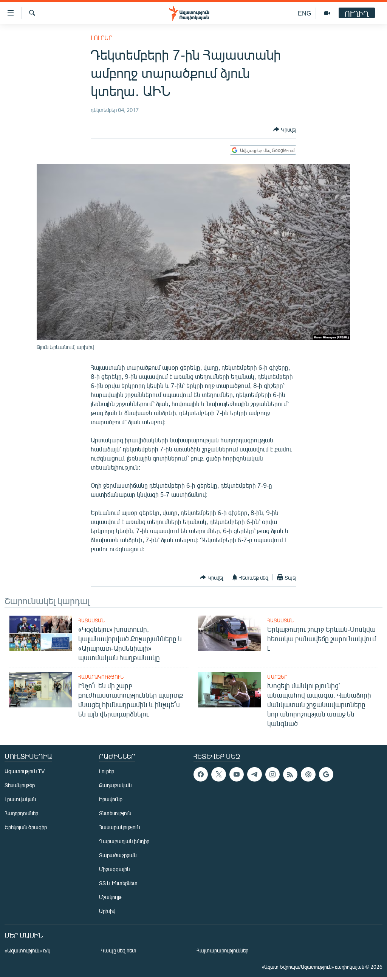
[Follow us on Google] (326, 774)
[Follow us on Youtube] (236, 774)
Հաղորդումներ (21, 813)
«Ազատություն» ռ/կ (27, 950)
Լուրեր (101, 37)
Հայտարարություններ (222, 950)
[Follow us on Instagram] (272, 774)
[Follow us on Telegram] (254, 774)
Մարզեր (277, 677)
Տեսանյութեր (20, 785)
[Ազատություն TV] (327, 13)
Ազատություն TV (25, 771)
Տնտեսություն (115, 813)
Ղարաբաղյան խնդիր (124, 841)
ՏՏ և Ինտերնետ (118, 883)
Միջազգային (114, 869)
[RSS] (290, 774)
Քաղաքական (115, 785)
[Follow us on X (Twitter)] (218, 774)
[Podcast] (308, 774)
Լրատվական (20, 799)
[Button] (284, 129)
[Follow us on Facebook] (201, 774)
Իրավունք (110, 799)
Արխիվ (107, 911)
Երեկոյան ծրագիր (26, 827)
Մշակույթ (110, 897)
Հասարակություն (101, 677)
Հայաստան (91, 620)
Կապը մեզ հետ (118, 950)
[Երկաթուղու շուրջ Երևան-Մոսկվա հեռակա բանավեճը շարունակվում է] (229, 633)
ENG (304, 13)
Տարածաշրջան (117, 855)
